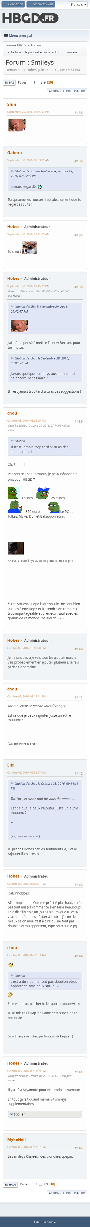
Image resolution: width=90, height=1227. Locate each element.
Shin (11, 104)
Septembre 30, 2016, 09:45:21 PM (28, 286)
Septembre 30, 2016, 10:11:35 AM (28, 234)
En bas (9, 82)
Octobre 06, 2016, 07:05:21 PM (26, 884)
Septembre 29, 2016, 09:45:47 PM (28, 111)
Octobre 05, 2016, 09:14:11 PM (26, 696)
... (38, 82)
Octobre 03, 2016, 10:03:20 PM (26, 648)
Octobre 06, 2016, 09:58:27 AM (26, 772)
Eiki (10, 765)
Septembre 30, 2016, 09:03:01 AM (28, 160)
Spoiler (19, 1114)
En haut (10, 1184)
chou (12, 413)
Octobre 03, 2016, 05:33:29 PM (26, 420)
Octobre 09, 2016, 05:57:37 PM (26, 1147)
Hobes (13, 226)
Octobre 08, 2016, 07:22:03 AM (26, 955)
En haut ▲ (49, 1222)
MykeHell (16, 1139)
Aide (37, 1222)
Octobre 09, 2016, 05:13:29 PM (26, 1071)
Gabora (14, 152)
